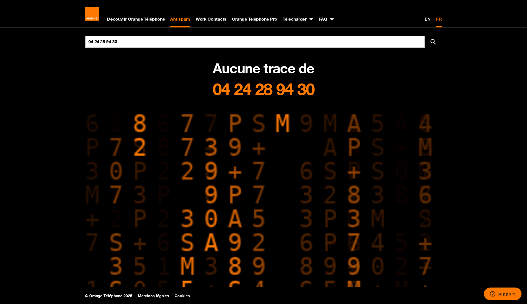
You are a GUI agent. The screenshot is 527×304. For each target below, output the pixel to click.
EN (428, 19)
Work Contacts (211, 19)
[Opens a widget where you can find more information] (503, 294)
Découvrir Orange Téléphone (136, 19)
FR (439, 19)
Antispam (180, 19)
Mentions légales (153, 296)
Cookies (182, 296)
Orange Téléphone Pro (254, 19)
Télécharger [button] (295, 19)
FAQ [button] (323, 19)
